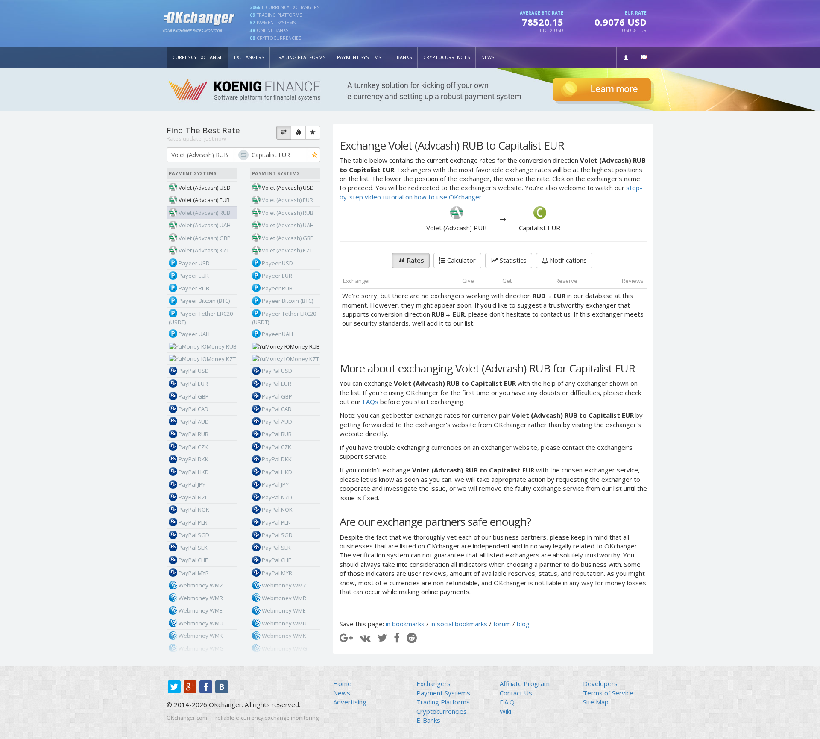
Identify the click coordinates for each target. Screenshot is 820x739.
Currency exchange (198, 57)
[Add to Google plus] (346, 637)
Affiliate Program (525, 683)
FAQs (370, 401)
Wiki (505, 711)
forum (502, 623)
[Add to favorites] (315, 155)
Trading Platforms (300, 57)
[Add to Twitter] (382, 637)
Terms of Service (608, 693)
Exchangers (249, 57)
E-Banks (402, 57)
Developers (600, 683)
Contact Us (516, 693)
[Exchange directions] (283, 133)
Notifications (567, 260)
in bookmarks (405, 623)
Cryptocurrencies (446, 57)
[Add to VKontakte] (365, 637)
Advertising (349, 702)
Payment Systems (359, 57)
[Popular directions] (298, 133)
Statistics (512, 260)
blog (523, 623)
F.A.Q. (508, 702)
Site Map (596, 702)
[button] (626, 57)
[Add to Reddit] (412, 637)
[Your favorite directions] (312, 133)
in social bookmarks (458, 623)
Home (342, 683)
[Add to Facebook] (397, 637)
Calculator (460, 260)
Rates (414, 260)
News (487, 57)
